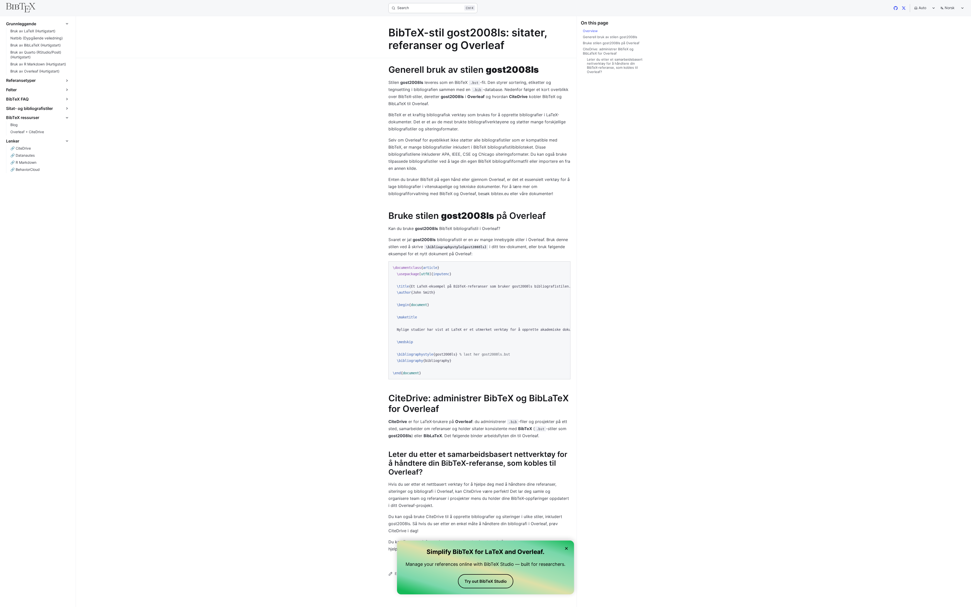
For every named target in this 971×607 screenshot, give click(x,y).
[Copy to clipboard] (564, 267)
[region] (479, 320)
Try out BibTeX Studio (486, 581)
